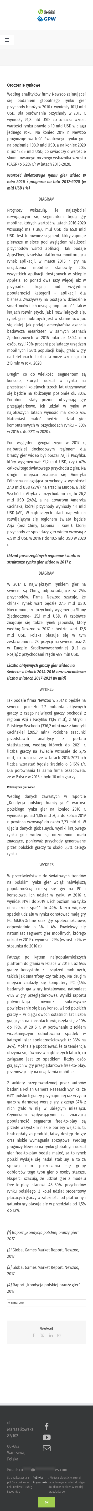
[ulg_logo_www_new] (46, 11)
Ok (46, 1502)
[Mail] (47, 1448)
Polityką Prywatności (40, 1480)
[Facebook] (47, 1426)
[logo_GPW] (46, 16)
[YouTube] (47, 1437)
